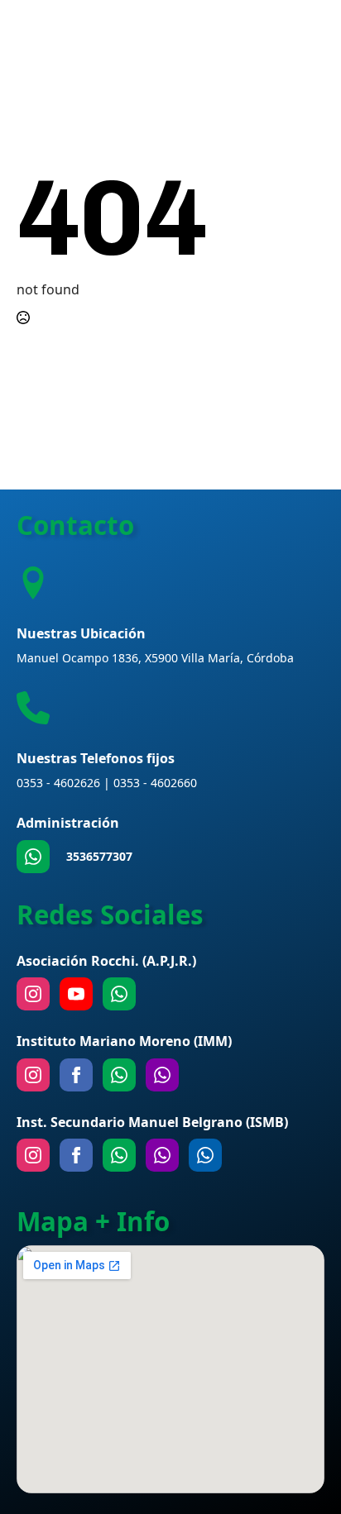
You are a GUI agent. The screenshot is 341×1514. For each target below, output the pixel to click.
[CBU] (119, 1155)
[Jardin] (162, 1074)
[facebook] (76, 1074)
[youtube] (76, 993)
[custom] (33, 856)
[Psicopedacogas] (205, 1155)
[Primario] (119, 1074)
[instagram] (33, 993)
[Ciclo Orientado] (162, 1155)
